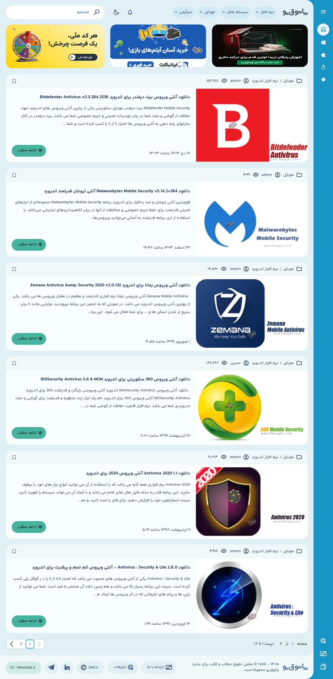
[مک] (323, 55)
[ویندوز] (323, 43)
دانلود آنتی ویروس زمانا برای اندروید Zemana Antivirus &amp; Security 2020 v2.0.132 (110, 285)
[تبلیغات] (323, 641)
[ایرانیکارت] (158, 46)
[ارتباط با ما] (323, 654)
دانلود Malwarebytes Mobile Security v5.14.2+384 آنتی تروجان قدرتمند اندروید (117, 191)
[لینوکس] (323, 67)
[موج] (260, 46)
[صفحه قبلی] (39, 644)
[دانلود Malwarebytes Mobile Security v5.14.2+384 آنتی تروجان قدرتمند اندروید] (252, 219)
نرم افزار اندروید (265, 81)
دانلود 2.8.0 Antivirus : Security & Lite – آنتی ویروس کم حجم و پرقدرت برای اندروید (111, 567)
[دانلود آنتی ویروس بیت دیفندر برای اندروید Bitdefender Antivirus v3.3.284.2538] (252, 125)
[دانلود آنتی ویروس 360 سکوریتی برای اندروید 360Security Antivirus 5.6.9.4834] (252, 407)
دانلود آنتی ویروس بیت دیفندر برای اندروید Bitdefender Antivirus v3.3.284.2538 (115, 97)
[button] (29, 644)
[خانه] (323, 29)
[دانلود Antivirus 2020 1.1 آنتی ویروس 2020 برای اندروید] (252, 501)
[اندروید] (323, 80)
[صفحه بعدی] (12, 644)
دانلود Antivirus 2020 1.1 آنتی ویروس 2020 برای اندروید (138, 473)
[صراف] (55, 46)
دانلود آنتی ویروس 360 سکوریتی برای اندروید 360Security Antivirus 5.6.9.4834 (115, 379)
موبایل (288, 81)
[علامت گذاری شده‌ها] (323, 667)
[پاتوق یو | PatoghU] (295, 12)
